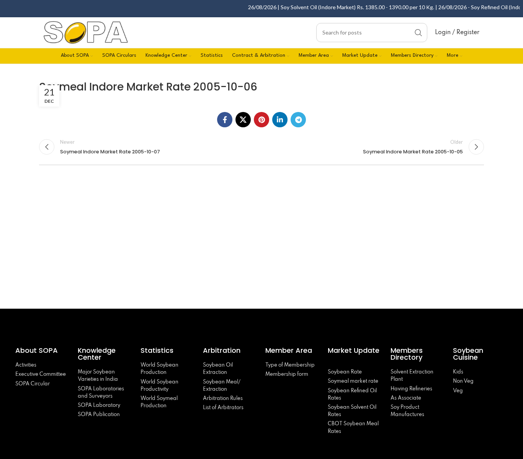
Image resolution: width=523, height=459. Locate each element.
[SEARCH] (418, 32)
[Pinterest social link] (261, 119)
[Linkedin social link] (280, 119)
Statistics (157, 350)
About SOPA (38, 350)
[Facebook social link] (224, 119)
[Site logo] (86, 31)
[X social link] (243, 119)
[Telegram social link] (298, 119)
